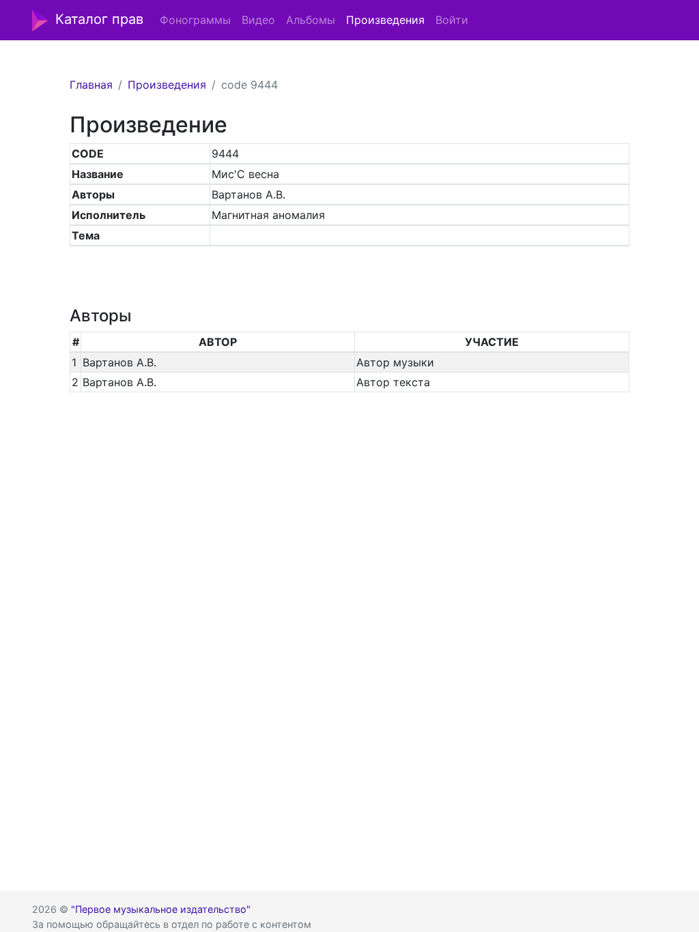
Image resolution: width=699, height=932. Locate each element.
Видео (258, 20)
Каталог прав (99, 19)
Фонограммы (195, 20)
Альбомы (310, 20)
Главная (91, 84)
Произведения (385, 20)
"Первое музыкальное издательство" (161, 909)
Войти (452, 20)
